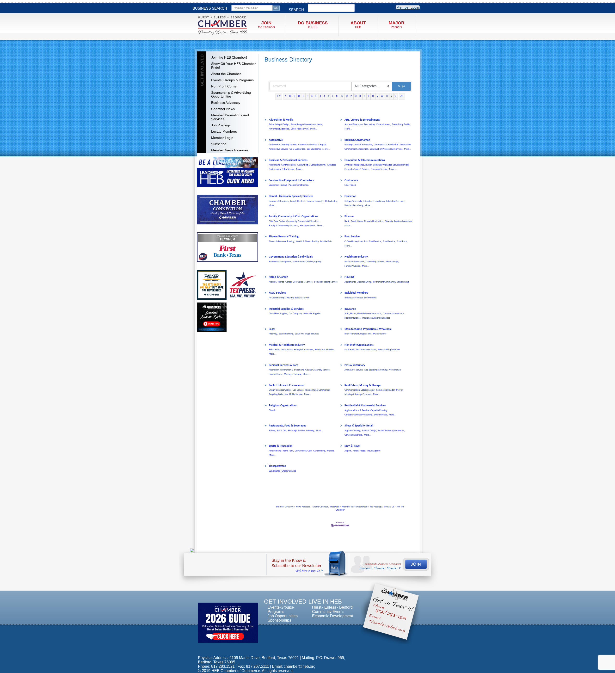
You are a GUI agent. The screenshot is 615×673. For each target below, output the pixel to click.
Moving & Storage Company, (358, 394)
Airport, (348, 451)
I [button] (320, 96)
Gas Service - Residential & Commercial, (312, 390)
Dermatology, (392, 261)
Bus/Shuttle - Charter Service (282, 471)
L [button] (332, 96)
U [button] (373, 96)
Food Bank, (349, 349)
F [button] (307, 96)
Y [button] (391, 96)
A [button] (285, 96)
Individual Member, (353, 297)
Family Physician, (352, 266)
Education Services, (395, 201)
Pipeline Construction (298, 185)
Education (350, 196)
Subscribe (218, 144)
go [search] (403, 86)
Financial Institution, (374, 221)
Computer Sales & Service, (357, 169)
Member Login (407, 7)
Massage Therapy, (293, 374)
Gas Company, (295, 313)
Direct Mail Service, (300, 129)
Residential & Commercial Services (365, 405)
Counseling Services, (375, 261)
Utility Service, (296, 394)
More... (314, 129)
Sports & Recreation (280, 446)
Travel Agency (374, 451)
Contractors (351, 180)
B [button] (290, 96)
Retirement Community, (384, 282)
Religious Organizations (283, 405)
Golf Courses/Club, (303, 451)
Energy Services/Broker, (280, 390)
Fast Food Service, (373, 241)
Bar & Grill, (282, 430)
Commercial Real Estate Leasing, (359, 390)
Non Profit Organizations (359, 345)
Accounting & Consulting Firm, (311, 165)
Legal (272, 329)
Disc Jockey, (369, 124)
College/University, (353, 201)
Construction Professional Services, (386, 149)
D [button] (299, 96)
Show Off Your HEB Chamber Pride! (233, 65)
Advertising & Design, (279, 124)
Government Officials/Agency (307, 261)
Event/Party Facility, (401, 124)
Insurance (350, 309)
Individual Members (356, 292)
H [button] (316, 96)
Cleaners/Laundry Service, (317, 370)
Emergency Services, (304, 349)
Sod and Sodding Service (326, 282)
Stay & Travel (352, 446)
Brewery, (310, 430)
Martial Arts (326, 241)
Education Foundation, (374, 201)
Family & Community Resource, (284, 225)
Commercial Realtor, (385, 390)
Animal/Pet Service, (353, 370)
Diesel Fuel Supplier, (278, 313)
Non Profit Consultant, (366, 349)
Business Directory (285, 507)
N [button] (342, 96)
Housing (349, 277)
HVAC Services (277, 292)
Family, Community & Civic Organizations (293, 216)
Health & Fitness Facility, (307, 241)
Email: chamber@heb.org (293, 666)
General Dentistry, (315, 201)
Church (272, 410)
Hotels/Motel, (359, 451)
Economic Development (332, 616)
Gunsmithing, (319, 451)
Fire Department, (308, 225)
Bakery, (272, 430)
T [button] (368, 96)
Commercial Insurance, (394, 313)
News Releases (303, 507)
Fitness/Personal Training (284, 236)
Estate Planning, (286, 334)
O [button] (347, 96)
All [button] (401, 96)
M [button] (337, 96)
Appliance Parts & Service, (356, 410)
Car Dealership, (314, 149)
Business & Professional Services (288, 160)
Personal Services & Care (283, 365)
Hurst (316, 607)
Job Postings (221, 125)
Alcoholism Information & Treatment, (286, 370)
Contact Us (389, 507)
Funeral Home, (276, 374)
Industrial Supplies (312, 313)
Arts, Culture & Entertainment (362, 119)
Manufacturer (379, 334)
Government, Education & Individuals (291, 256)
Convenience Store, (353, 435)
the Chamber (266, 24)
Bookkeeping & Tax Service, (282, 169)
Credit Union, (357, 221)
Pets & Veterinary (354, 365)
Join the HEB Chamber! (229, 57)
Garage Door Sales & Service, (299, 282)
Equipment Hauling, (278, 185)
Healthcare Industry (356, 256)
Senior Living (403, 282)
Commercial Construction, (356, 149)
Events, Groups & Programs (232, 80)
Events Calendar (320, 507)
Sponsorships (279, 620)
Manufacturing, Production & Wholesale (368, 329)
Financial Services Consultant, (399, 221)
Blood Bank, (274, 349)
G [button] (312, 96)
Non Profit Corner (224, 86)
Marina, (331, 451)
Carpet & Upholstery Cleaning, (358, 415)
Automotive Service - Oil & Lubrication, (287, 149)
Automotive (276, 140)
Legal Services (312, 334)
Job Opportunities (283, 616)
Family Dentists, (298, 201)
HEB (358, 24)
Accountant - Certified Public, (282, 165)
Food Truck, (402, 241)
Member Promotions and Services (230, 117)
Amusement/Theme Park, (281, 451)
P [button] (351, 96)
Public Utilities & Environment (286, 385)
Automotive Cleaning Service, (283, 144)
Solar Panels (350, 185)
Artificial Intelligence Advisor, (358, 165)
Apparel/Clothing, (352, 430)
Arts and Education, (353, 124)
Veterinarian (395, 370)
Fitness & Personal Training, (282, 241)
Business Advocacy (225, 103)
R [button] (360, 96)
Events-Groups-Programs (281, 609)
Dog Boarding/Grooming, (376, 370)
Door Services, (381, 415)
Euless (330, 607)
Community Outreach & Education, (303, 221)
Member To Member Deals (355, 507)
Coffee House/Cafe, (353, 241)
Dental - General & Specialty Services (291, 196)
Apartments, (350, 282)
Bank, (347, 221)
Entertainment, (383, 124)
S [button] (364, 96)
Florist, (281, 282)
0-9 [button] (279, 96)
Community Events (328, 612)
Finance (349, 216)
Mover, (399, 390)
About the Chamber (226, 74)
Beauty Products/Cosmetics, (391, 430)
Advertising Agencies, (279, 129)
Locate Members (224, 131)
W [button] (382, 96)
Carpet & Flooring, (379, 410)
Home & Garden (278, 277)
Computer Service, (379, 169)
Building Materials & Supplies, (358, 144)
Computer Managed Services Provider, (391, 165)
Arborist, (273, 282)
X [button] (387, 96)
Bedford (346, 607)
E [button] (303, 96)
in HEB (313, 24)
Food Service (352, 236)
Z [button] (395, 96)
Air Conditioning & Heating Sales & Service (289, 297)
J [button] (324, 96)
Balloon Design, (369, 430)
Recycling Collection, (278, 394)
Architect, (331, 165)
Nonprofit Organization (389, 349)
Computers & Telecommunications (364, 160)
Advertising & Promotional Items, (307, 124)
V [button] (377, 96)
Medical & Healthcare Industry (287, 345)
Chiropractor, (287, 349)
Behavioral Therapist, (354, 261)
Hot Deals (334, 507)
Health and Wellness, (325, 349)
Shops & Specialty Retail (358, 425)
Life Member (370, 297)
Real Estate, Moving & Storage (362, 385)
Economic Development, (280, 261)
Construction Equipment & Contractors (291, 180)
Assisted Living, (364, 282)
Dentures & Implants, (279, 201)
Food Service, (389, 241)
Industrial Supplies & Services (286, 309)
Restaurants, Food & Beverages (287, 425)
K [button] (328, 96)
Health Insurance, (352, 318)
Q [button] (356, 96)
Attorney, (273, 334)
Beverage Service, (296, 430)
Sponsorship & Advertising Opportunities (231, 94)
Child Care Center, (277, 221)
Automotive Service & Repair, (312, 144)
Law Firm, (299, 334)
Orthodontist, (331, 201)
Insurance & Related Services (376, 318)
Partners (396, 24)
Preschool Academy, (354, 205)
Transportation (277, 466)
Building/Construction (357, 140)
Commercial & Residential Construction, (393, 144)
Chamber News (223, 109)
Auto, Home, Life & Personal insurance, (363, 313)
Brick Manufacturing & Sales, (358, 334)
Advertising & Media (281, 119)
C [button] (294, 96)
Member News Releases (229, 150)
